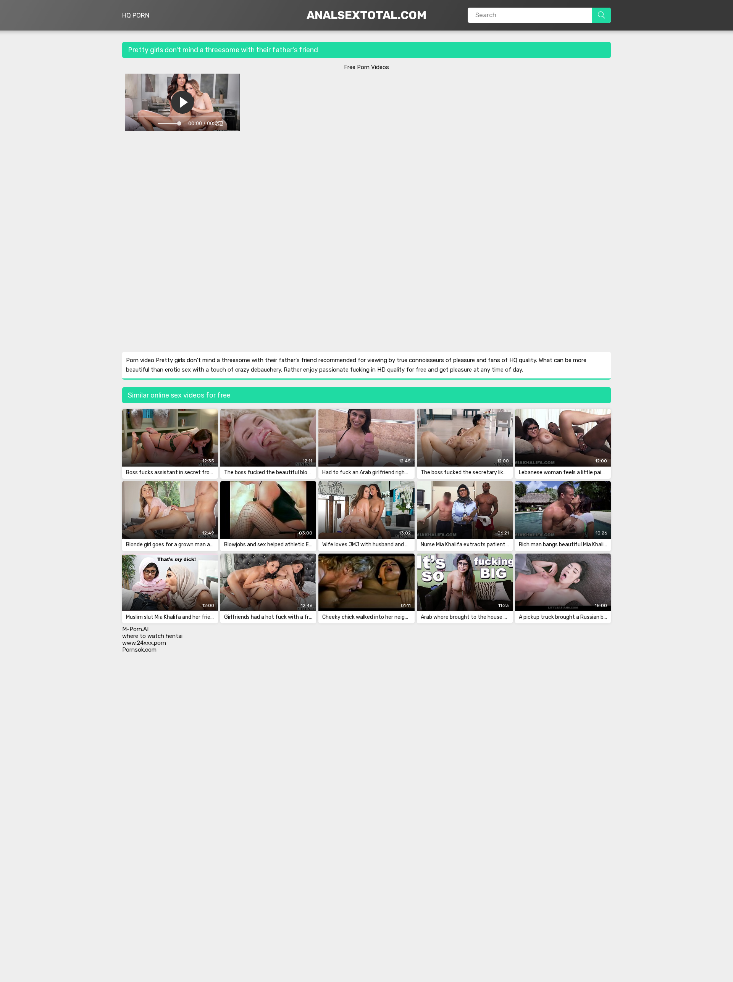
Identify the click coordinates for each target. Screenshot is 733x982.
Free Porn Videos (366, 67)
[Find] (601, 15)
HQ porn (135, 15)
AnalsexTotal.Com (366, 15)
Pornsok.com (139, 649)
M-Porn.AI (135, 629)
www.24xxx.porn (144, 642)
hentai (174, 636)
